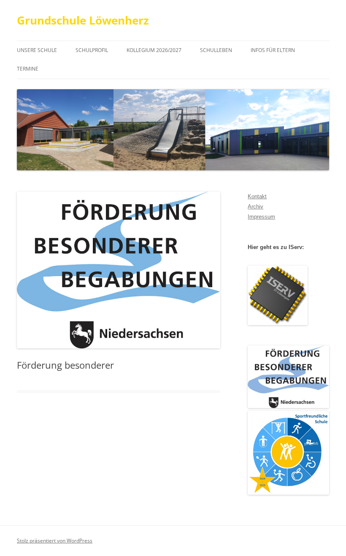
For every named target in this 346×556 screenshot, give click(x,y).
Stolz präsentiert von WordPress (54, 540)
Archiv (255, 206)
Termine (27, 68)
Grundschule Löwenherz (83, 20)
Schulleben (216, 50)
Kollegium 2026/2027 (154, 50)
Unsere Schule (37, 50)
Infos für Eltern (273, 50)
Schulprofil (92, 50)
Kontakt (257, 196)
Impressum (261, 217)
